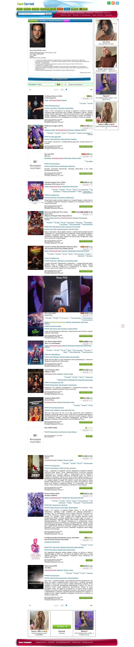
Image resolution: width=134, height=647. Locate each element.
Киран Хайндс (69, 108)
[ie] (84, 212)
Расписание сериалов (103, 12)
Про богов (87, 350)
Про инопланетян (87, 318)
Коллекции (80, 12)
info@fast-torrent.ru (41, 642)
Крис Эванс (64, 507)
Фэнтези (83, 130)
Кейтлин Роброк (72, 328)
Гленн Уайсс (56, 547)
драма (79, 158)
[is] (86, 212)
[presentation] (66, 20)
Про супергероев (83, 189)
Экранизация (89, 377)
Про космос (87, 191)
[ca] (87, 126)
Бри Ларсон (53, 550)
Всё (53, 79)
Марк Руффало (73, 507)
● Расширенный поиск (45, 16)
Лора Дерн (61, 108)
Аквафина (74, 139)
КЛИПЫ (84, 9)
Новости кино (66, 15)
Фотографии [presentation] (43, 20)
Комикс (80, 191)
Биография (47, 158)
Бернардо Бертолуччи (67, 547)
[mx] (86, 370)
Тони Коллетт (73, 385)
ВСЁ (19, 9)
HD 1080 (90, 103)
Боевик (46, 186)
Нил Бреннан (63, 432)
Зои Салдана (61, 197)
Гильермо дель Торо (57, 382)
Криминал (60, 374)
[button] (59, 84)
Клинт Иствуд (55, 575)
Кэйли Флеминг (65, 139)
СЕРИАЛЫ (35, 9)
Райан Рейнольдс (55, 139)
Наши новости (98, 15)
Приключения (66, 186)
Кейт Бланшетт (63, 385)
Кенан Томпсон (72, 432)
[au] (82, 212)
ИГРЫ (75, 9)
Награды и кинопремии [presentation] (55, 20)
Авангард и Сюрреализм (83, 133)
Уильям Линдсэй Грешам (85, 380)
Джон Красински (56, 136)
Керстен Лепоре (56, 326)
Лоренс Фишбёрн (73, 578)
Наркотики (90, 573)
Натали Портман (65, 357)
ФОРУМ (67, 9)
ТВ (53, 9)
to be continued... (64, 318)
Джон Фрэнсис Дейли (58, 226)
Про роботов (71, 133)
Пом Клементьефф (72, 260)
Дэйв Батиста (70, 197)
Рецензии (90, 12)
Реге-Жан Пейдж (73, 229)
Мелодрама (67, 158)
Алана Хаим (64, 410)
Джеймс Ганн (55, 195)
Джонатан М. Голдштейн (73, 226)
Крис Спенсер (54, 432)
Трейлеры (108, 15)
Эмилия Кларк (62, 550)
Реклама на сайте (87, 642)
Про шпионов (63, 224)
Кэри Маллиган (63, 166)
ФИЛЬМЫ (27, 9)
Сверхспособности (87, 192)
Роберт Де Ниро (64, 468)
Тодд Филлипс (55, 465)
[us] (91, 96)
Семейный (77, 130)
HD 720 (64, 133)
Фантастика (74, 186)
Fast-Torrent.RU (28, 3)
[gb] (78, 212)
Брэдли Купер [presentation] (33, 20)
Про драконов (88, 222)
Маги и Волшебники (75, 224)
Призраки (90, 133)
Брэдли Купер (55, 105)
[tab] (33, 20)
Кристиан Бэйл (74, 357)
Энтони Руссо (56, 505)
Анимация (47, 130)
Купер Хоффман (55, 410)
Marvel (75, 189)
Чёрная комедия (88, 463)
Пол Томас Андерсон (57, 407)
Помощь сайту (76, 642)
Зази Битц (73, 468)
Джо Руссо (64, 505)
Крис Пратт (53, 197)
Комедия (64, 100)
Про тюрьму (71, 222)
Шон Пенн (71, 410)
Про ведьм (79, 222)
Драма (46, 100)
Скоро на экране (68, 12)
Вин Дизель (53, 328)
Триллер (66, 374)
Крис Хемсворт (54, 357)
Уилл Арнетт (54, 108)
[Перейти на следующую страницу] (91, 89)
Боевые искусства (54, 218)
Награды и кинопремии (81, 15)
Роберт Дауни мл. (55, 507)
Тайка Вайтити (55, 354)
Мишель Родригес (62, 229)
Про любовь (89, 161)
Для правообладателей (63, 642)
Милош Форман (79, 547)
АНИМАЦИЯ (44, 9)
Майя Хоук (72, 166)
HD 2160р (83, 103)
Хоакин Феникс (54, 468)
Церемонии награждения (52, 542)
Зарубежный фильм (55, 100)
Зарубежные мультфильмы (57, 322)
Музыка (74, 158)
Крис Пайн (53, 229)
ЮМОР (60, 9)
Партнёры (51, 642)
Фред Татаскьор (62, 328)
